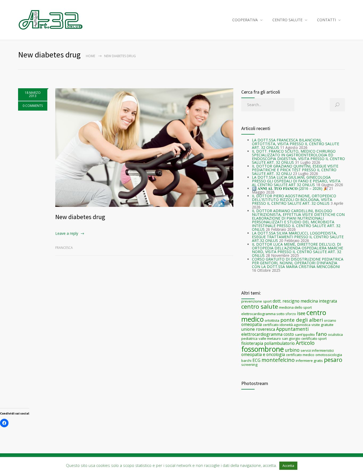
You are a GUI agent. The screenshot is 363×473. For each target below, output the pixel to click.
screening (249, 364)
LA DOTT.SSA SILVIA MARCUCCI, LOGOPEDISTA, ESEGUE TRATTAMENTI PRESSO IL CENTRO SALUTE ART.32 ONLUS (298, 237)
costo (289, 334)
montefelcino (278, 359)
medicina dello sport (295, 307)
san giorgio (291, 338)
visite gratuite (322, 324)
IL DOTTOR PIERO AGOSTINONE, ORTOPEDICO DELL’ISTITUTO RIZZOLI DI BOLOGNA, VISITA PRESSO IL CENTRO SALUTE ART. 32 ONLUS (294, 199)
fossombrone (262, 349)
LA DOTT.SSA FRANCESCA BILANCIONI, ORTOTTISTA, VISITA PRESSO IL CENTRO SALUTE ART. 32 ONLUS (295, 143)
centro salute (259, 306)
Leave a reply (66, 233)
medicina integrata (319, 301)
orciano (330, 320)
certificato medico (300, 354)
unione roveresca (258, 329)
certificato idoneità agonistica (286, 324)
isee (301, 313)
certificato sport (314, 338)
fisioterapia (252, 343)
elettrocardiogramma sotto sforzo (268, 313)
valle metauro (270, 338)
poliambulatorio (279, 343)
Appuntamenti (292, 329)
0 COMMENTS (33, 105)
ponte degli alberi (301, 319)
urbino (292, 350)
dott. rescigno (286, 301)
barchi (246, 360)
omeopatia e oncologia (263, 354)
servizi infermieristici (317, 350)
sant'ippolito (305, 334)
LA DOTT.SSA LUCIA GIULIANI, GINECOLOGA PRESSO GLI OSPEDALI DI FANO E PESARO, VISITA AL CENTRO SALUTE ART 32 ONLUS (296, 181)
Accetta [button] (288, 465)
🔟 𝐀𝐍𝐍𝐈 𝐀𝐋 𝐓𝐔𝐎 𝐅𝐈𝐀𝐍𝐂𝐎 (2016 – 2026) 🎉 (290, 188)
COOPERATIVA (245, 19)
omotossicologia (328, 354)
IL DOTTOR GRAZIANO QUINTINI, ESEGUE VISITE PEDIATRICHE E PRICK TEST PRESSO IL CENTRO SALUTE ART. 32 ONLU (295, 170)
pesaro (333, 359)
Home (90, 56)
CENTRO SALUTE (287, 19)
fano (321, 333)
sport (267, 301)
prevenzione (251, 301)
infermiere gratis (309, 360)
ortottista (272, 320)
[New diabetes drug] (144, 147)
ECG (256, 360)
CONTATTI (326, 19)
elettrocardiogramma (261, 334)
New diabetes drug (80, 217)
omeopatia (251, 324)
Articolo (305, 342)
